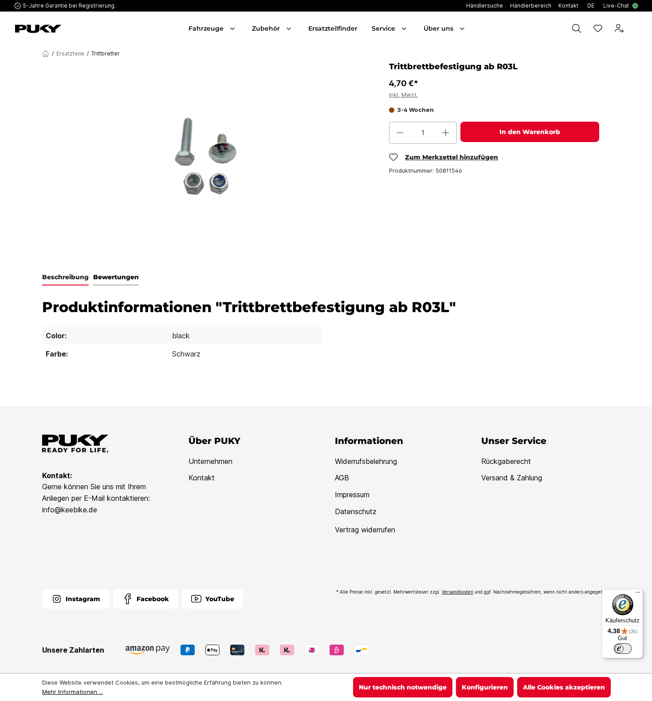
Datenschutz (356, 511)
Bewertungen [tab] (116, 277)
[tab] (65, 277)
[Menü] (637, 594)
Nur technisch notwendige (403, 687)
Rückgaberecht (506, 461)
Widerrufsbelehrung (366, 461)
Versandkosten (457, 591)
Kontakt (202, 477)
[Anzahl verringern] (400, 132)
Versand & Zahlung (511, 477)
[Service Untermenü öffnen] (405, 28)
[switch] (623, 648)
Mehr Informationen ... (72, 691)
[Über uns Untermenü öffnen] (463, 28)
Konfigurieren (485, 687)
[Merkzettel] (598, 28)
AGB (342, 477)
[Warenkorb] (636, 28)
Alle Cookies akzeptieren (564, 687)
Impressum (352, 494)
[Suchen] (576, 28)
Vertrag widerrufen (365, 529)
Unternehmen (210, 461)
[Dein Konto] (619, 28)
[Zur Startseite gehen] (63, 29)
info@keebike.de (69, 509)
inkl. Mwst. (403, 94)
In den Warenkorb (529, 132)
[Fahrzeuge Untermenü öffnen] (233, 28)
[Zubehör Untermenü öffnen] (290, 28)
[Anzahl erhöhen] (445, 132)
